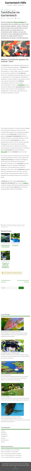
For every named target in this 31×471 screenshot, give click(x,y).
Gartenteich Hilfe (15, 2)
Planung (25, 183)
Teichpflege (3, 432)
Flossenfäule (15, 451)
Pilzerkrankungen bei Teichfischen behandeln (10, 331)
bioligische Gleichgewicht (7, 224)
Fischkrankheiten (5, 440)
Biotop (14, 224)
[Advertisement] (15, 111)
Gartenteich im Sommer (6, 375)
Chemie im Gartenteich (6, 396)
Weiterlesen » (12, 336)
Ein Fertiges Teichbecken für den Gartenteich (10, 353)
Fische (23, 224)
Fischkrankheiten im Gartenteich (5, 246)
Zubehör (3, 442)
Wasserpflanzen (4, 227)
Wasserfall (4, 152)
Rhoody (3, 18)
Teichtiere (18, 18)
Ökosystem (3, 226)
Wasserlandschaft (20, 226)
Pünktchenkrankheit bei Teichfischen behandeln (11, 416)
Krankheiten (21, 85)
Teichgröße (13, 226)
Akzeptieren (15, 468)
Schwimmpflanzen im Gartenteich (13, 455)
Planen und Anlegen (19, 22)
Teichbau (3, 431)
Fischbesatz (19, 224)
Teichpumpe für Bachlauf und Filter (12, 453)
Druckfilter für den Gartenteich (12, 449)
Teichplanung (4, 434)
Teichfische (8, 226)
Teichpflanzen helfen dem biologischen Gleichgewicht (5, 265)
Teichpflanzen (4, 436)
